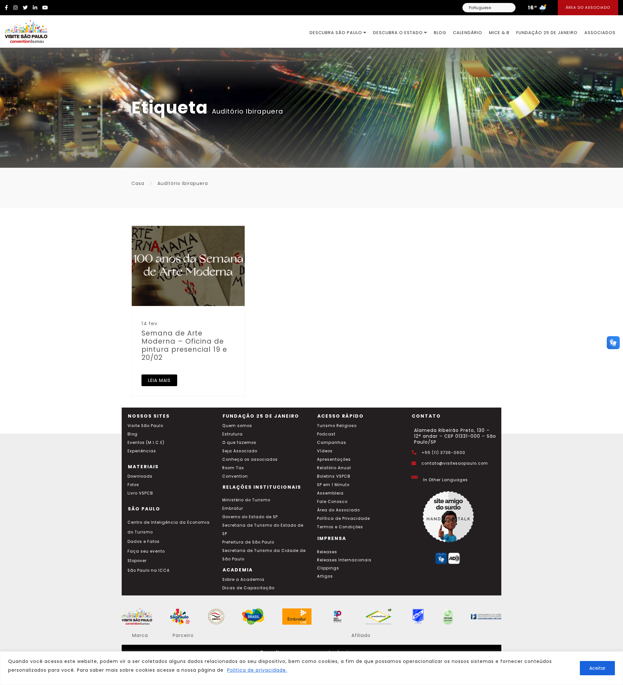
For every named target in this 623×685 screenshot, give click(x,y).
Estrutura (232, 434)
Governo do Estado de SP (250, 517)
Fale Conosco (332, 501)
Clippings (328, 568)
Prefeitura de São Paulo (248, 542)
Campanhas (331, 442)
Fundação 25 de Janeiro (547, 33)
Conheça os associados (250, 459)
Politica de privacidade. (257, 670)
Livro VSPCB (140, 493)
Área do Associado (588, 7)
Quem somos (237, 425)
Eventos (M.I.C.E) (146, 442)
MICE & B (499, 33)
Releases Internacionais (344, 560)
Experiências (142, 451)
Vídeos (325, 451)
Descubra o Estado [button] (398, 33)
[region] (311, 668)
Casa (137, 183)
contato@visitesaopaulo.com (454, 463)
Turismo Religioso (337, 425)
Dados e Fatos (144, 541)
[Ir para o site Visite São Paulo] (23, 29)
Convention (235, 476)
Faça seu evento (146, 551)
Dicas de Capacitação (248, 588)
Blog (440, 33)
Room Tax (233, 468)
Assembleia (330, 493)
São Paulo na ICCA (149, 570)
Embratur (232, 508)
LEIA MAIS (159, 380)
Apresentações (334, 459)
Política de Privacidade (343, 518)
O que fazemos (239, 442)
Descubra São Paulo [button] (336, 33)
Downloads (140, 476)
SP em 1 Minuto (333, 484)
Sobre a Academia (243, 579)
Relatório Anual (334, 468)
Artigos (325, 576)
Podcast (326, 434)
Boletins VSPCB (333, 476)
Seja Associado (239, 451)
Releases (327, 552)
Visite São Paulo (145, 425)
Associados (600, 33)
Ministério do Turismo (246, 500)
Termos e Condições (340, 527)
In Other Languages (445, 480)
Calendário (467, 33)
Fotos (133, 484)
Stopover (137, 560)
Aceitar (597, 668)
